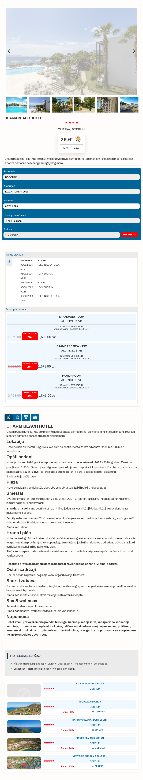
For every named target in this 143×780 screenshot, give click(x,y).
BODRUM (78, 129)
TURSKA (64, 129)
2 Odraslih (13, 235)
